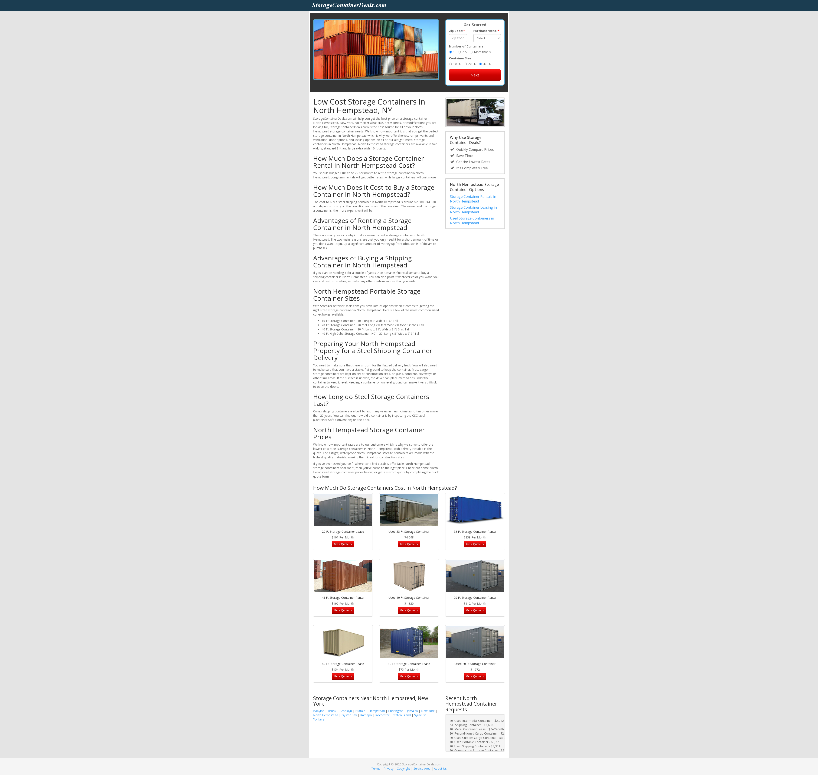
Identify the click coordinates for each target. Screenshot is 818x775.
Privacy (388, 768)
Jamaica (412, 711)
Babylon (318, 711)
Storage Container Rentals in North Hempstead (473, 199)
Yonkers (318, 719)
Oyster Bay (349, 715)
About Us (440, 768)
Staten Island (402, 715)
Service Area (422, 768)
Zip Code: (457, 31)
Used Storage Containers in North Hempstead (472, 220)
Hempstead (377, 711)
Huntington (395, 711)
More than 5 (482, 52)
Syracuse (420, 715)
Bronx (332, 711)
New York (428, 711)
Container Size (460, 58)
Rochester (382, 715)
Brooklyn (346, 711)
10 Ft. (457, 64)
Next (475, 75)
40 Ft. (487, 64)
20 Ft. (472, 64)
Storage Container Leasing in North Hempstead (473, 209)
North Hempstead (325, 715)
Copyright (403, 768)
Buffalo (360, 711)
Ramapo (366, 715)
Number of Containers (466, 46)
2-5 (464, 52)
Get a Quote (341, 544)
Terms (375, 768)
